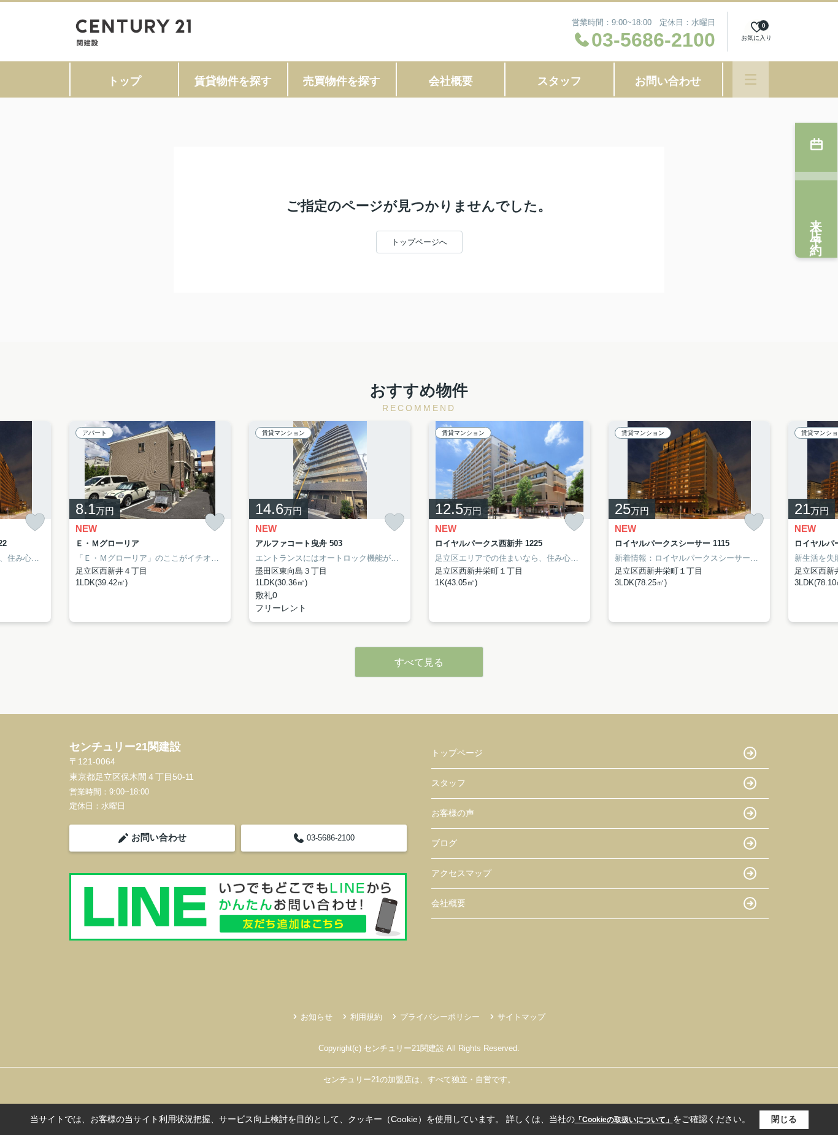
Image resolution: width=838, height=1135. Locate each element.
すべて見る (419, 662)
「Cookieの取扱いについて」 (624, 1119)
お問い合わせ (668, 81)
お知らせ (317, 1016)
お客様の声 (452, 813)
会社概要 (451, 81)
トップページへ (419, 242)
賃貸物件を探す (233, 81)
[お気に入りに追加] (35, 522)
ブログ (444, 843)
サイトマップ (521, 1016)
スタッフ (559, 81)
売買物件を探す (341, 81)
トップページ (457, 753)
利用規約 (366, 1016)
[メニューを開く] (751, 79)
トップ (124, 81)
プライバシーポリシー (440, 1016)
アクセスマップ (461, 873)
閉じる (784, 1119)
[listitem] (150, 521)
